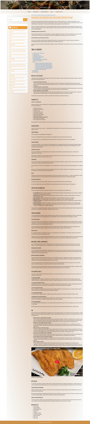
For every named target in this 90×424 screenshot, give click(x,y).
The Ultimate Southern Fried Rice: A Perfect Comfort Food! (17, 91)
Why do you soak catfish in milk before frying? (44, 65)
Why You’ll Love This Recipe (38, 53)
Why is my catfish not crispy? (41, 69)
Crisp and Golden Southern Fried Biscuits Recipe (17, 41)
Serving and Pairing (37, 58)
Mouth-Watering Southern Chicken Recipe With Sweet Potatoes (18, 75)
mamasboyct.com (46, 422)
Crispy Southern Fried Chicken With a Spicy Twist (17, 47)
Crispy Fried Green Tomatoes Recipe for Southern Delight (16, 44)
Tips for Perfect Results (37, 60)
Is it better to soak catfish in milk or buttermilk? (44, 66)
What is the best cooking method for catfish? (44, 63)
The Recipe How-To (37, 55)
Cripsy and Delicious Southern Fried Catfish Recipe (17, 37)
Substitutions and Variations (38, 56)
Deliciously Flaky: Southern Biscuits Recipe (17, 64)
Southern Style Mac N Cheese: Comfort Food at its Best (17, 88)
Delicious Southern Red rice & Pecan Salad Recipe (17, 62)
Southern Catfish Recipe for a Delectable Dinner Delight (16, 85)
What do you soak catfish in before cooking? (44, 64)
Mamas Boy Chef (45, 4)
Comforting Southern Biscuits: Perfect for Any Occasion (17, 34)
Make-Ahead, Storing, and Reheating (40, 59)
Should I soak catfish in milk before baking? (44, 68)
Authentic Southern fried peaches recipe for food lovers (17, 31)
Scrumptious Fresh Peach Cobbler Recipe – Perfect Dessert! (17, 82)
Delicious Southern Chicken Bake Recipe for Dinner (17, 52)
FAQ (34, 61)
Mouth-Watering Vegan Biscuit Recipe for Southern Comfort (16, 78)
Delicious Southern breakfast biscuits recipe (17, 49)
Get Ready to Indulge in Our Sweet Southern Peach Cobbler (17, 70)
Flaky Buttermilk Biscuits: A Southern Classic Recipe (17, 67)
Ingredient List (36, 54)
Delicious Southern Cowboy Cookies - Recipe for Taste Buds (17, 58)
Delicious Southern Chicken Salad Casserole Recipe (17, 55)
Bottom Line (35, 70)
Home (10, 72)
